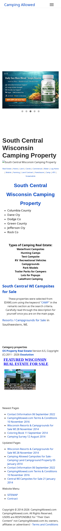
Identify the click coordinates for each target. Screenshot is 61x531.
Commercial (37, 169)
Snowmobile (30, 176)
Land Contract (27, 172)
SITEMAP (12, 495)
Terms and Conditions (45, 524)
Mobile (8, 172)
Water (46, 169)
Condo (28, 169)
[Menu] (52, 5)
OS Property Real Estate (17, 351)
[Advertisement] (30, 39)
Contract (12, 498)
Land (22, 169)
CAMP (44, 302)
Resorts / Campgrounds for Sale (24, 320)
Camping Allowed (19, 5)
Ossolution (27, 354)
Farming (16, 172)
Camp (48, 172)
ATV (53, 172)
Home (15, 169)
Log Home (55, 169)
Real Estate (7, 169)
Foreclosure (39, 172)
